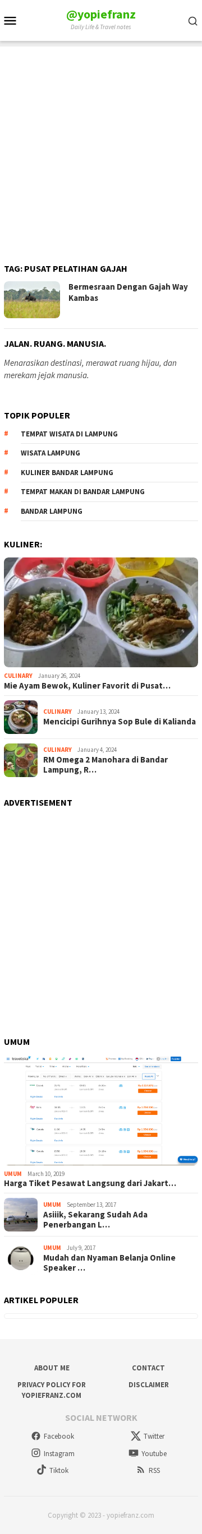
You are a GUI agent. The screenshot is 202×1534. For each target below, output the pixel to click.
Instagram (59, 1453)
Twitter (154, 1436)
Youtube (154, 1453)
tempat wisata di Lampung (69, 434)
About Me (52, 1368)
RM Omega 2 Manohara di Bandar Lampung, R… (105, 765)
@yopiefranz (101, 14)
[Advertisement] (101, 147)
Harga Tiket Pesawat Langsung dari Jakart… (90, 1183)
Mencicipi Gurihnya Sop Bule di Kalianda (119, 722)
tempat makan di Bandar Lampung (83, 491)
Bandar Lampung (51, 511)
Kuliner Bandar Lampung (67, 472)
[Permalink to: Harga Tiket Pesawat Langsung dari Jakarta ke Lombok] (101, 1110)
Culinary (18, 676)
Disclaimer (148, 1384)
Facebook (59, 1436)
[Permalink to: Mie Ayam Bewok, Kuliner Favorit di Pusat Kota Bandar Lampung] (101, 612)
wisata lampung (50, 453)
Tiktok (58, 1470)
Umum (13, 1174)
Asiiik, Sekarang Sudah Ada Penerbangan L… (95, 1220)
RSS (154, 1470)
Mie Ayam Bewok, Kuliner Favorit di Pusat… (87, 686)
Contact (148, 1368)
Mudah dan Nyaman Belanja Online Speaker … (109, 1263)
